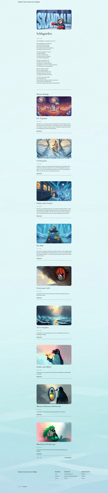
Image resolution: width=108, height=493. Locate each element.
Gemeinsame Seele (43, 288)
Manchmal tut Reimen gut (46, 444)
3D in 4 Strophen (43, 328)
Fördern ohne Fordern (44, 203)
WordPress (25, 486)
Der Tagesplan (42, 118)
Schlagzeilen (44, 33)
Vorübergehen (42, 161)
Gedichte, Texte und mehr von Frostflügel (29, 2)
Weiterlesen (39, 131)
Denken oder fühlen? (44, 367)
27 (40, 457)
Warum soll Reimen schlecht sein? (49, 406)
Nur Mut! (40, 246)
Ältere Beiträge (68, 457)
